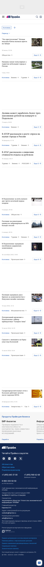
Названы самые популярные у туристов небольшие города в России (14, 64)
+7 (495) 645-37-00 (9, 475)
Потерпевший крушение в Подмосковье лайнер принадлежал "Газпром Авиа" (14, 319)
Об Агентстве (7, 464)
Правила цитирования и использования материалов (19, 538)
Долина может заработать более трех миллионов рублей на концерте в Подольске (21, 116)
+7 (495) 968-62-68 (32, 476)
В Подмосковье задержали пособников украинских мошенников (13, 246)
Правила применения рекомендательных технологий (19, 543)
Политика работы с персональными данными (17, 541)
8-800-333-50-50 (9, 482)
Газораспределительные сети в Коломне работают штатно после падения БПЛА (14, 393)
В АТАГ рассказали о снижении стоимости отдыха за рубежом (18, 153)
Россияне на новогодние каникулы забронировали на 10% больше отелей (15, 223)
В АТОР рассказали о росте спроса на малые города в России (21, 135)
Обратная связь (8, 467)
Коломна (6, 28)
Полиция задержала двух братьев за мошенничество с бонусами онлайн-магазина (13, 297)
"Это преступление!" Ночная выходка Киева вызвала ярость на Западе (14, 41)
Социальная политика (9, 546)
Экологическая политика (10, 548)
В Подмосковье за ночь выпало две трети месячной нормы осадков (14, 201)
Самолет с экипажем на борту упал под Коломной (14, 341)
